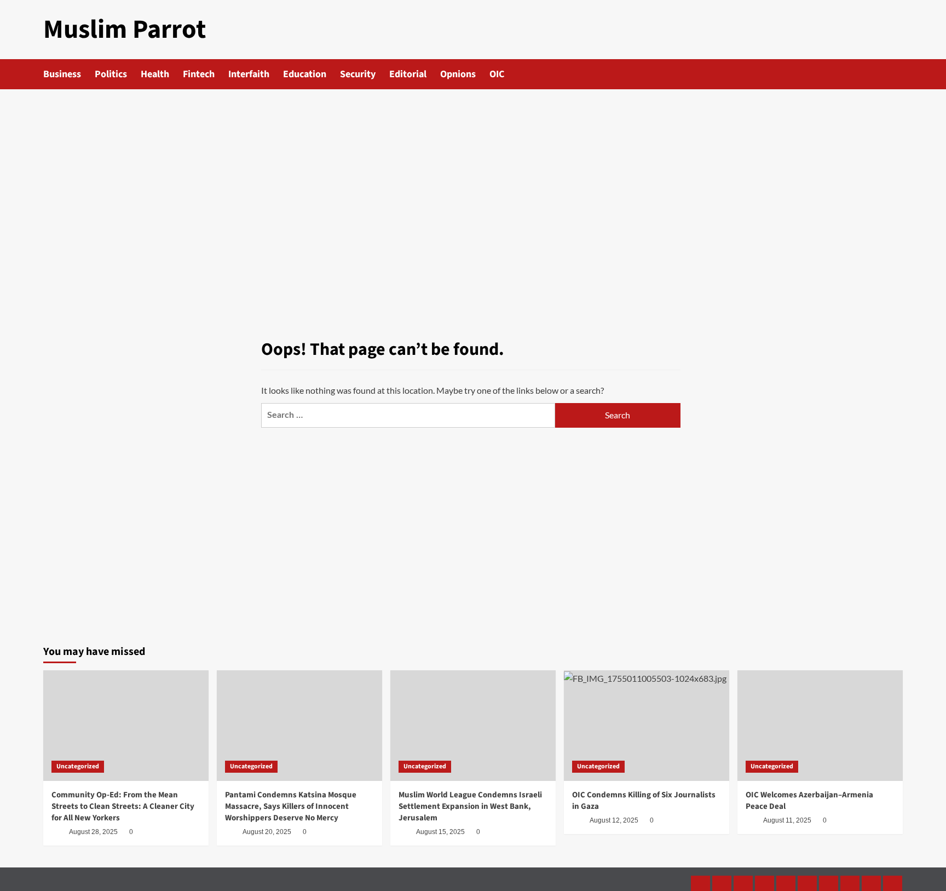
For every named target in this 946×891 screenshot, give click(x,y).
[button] (896, 74)
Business (62, 74)
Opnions (458, 74)
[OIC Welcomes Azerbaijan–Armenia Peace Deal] (820, 725)
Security (358, 74)
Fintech (199, 74)
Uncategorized (77, 766)
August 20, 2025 (267, 832)
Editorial (407, 74)
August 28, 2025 (93, 832)
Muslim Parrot (124, 29)
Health (155, 74)
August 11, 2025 (787, 820)
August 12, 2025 (614, 820)
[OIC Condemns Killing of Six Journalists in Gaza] (646, 725)
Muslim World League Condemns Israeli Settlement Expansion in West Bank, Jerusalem (470, 806)
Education (304, 74)
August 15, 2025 (440, 832)
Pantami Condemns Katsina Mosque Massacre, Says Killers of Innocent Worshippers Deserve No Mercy (290, 806)
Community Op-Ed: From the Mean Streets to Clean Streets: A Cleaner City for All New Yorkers (122, 806)
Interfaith (248, 74)
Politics (111, 74)
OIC (496, 74)
